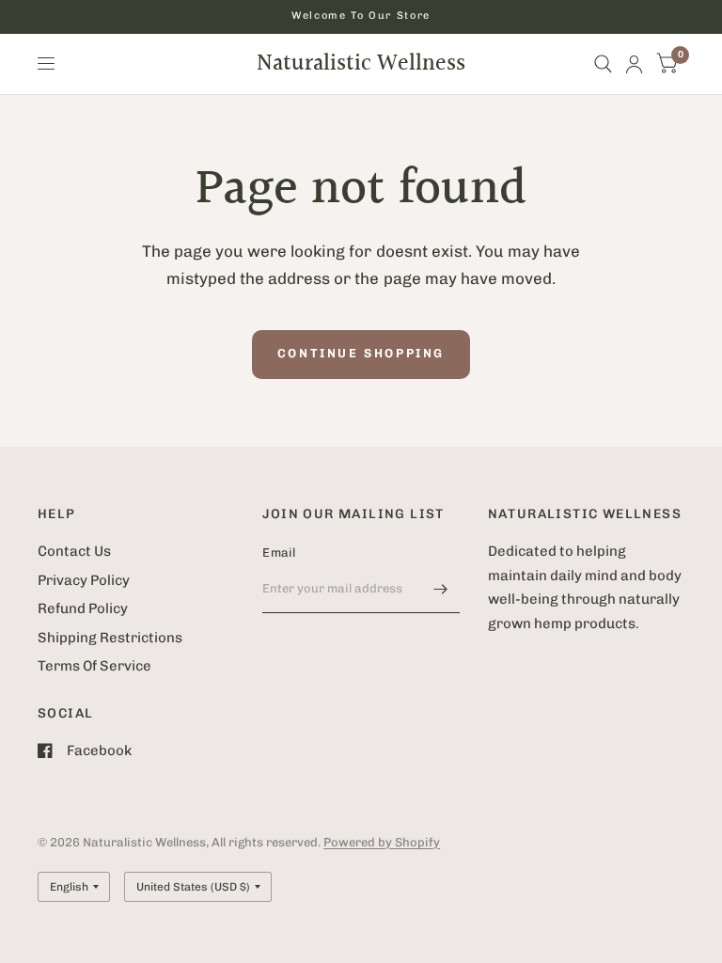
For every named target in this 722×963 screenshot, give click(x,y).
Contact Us (74, 551)
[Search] (603, 64)
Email (278, 552)
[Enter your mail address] (441, 588)
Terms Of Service (94, 665)
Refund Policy (83, 608)
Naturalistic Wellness (361, 64)
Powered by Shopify (381, 842)
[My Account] (634, 64)
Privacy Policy (84, 580)
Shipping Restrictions (110, 637)
